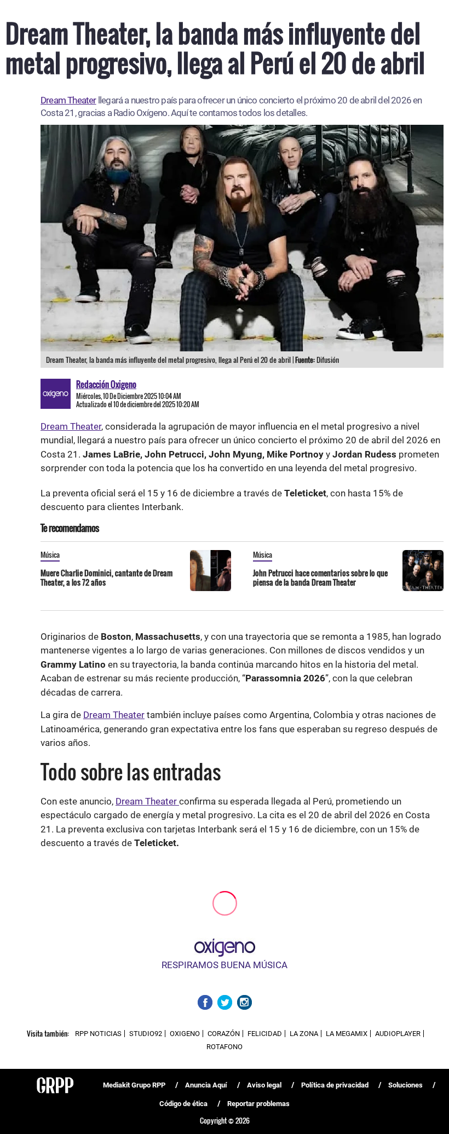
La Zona (304, 1033)
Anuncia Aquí (206, 1085)
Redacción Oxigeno (106, 384)
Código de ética (183, 1103)
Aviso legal (264, 1085)
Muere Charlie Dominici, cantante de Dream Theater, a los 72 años (106, 577)
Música (50, 554)
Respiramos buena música (224, 964)
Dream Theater (68, 100)
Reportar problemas (258, 1103)
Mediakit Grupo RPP (134, 1085)
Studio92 (145, 1033)
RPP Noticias (98, 1033)
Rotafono (224, 1046)
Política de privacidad (335, 1085)
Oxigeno (185, 1033)
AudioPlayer (398, 1033)
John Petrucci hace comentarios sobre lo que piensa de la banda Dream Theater (320, 577)
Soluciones (405, 1085)
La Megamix (346, 1033)
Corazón (224, 1033)
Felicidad (264, 1033)
